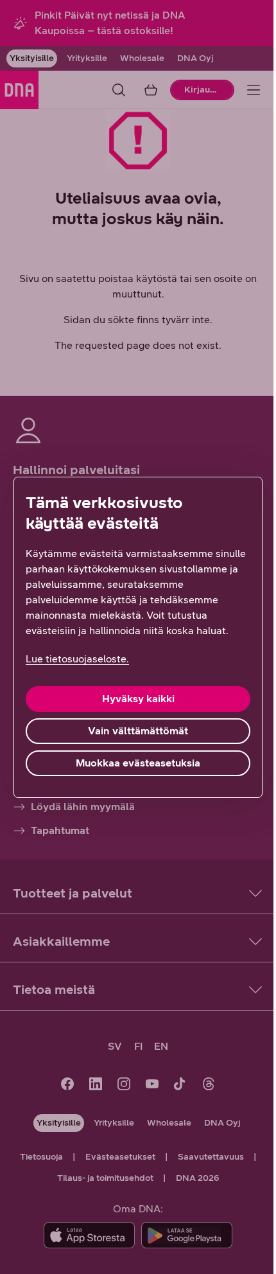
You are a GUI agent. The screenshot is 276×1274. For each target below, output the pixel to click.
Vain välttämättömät (138, 731)
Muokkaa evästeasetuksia (138, 763)
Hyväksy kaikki (138, 699)
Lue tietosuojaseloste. (77, 659)
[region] (138, 637)
